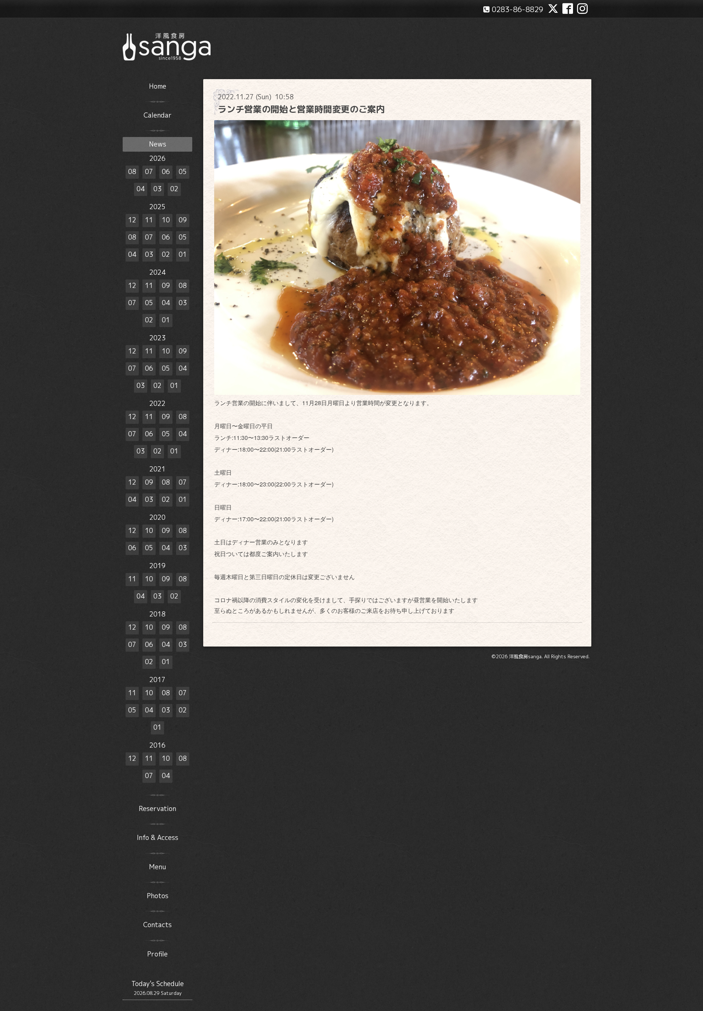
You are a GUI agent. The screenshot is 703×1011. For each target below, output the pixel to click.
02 (174, 188)
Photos (157, 895)
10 (166, 220)
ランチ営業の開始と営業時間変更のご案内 (301, 109)
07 (149, 171)
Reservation (157, 808)
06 (166, 171)
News (157, 144)
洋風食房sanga (525, 656)
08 (132, 171)
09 (183, 220)
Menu (157, 866)
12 (132, 220)
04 (141, 188)
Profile (157, 954)
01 (183, 254)
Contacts (157, 924)
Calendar (158, 115)
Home (157, 86)
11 (149, 220)
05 (183, 171)
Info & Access (157, 837)
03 (157, 188)
